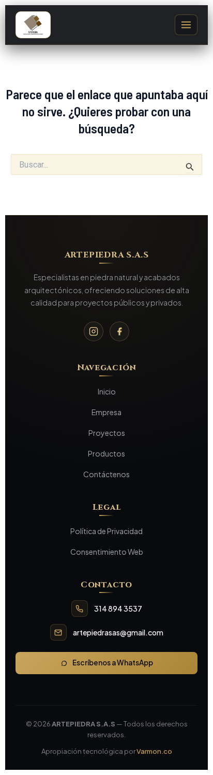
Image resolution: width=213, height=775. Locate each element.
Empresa (106, 412)
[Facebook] (119, 331)
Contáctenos (106, 474)
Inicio (107, 391)
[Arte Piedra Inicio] (33, 24)
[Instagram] (93, 331)
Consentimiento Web (106, 551)
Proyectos (106, 432)
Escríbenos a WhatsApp (112, 662)
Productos (106, 453)
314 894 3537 (118, 608)
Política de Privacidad (106, 531)
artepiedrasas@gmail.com (118, 632)
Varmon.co (154, 751)
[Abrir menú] (186, 24)
